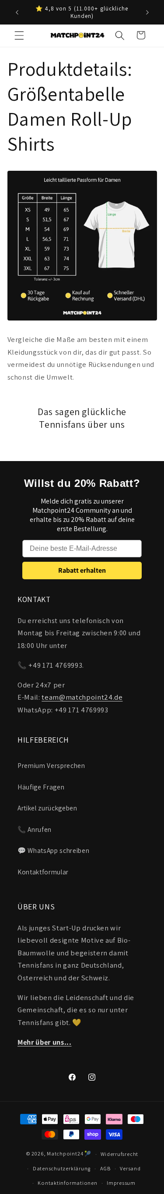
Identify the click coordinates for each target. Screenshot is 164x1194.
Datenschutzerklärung (62, 1168)
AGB (105, 1168)
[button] (19, 35)
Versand (130, 1168)
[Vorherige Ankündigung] (17, 12)
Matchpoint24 (65, 1154)
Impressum (121, 1183)
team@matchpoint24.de (82, 697)
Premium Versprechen (51, 765)
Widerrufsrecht (119, 1154)
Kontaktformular (43, 871)
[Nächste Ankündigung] (147, 12)
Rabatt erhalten (82, 570)
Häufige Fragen (40, 786)
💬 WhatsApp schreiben (53, 850)
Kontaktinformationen (67, 1183)
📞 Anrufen (34, 829)
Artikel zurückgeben (47, 807)
